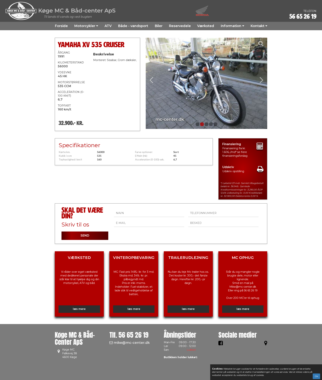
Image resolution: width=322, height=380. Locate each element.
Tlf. (129, 335)
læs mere (79, 309)
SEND (84, 235)
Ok (316, 376)
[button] (155, 83)
